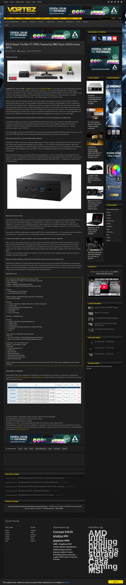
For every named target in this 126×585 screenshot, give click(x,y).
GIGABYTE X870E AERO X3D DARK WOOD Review (106, 324)
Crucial (71, 557)
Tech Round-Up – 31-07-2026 (104, 347)
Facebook (33, 530)
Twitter (32, 532)
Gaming (39, 2)
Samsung (71, 555)
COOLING (41, 21)
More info (65, 582)
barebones (57, 448)
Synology (56, 559)
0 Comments (22, 51)
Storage (108, 223)
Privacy (7, 530)
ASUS (28, 89)
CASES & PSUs (50, 21)
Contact (12, 2)
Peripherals (109, 226)
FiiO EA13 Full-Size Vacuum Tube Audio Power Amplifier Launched (94, 125)
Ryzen (31, 448)
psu (76, 557)
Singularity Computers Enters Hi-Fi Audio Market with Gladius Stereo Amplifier (95, 99)
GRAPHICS (32, 21)
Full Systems (110, 232)
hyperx (66, 557)
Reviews (28, 2)
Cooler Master (59, 547)
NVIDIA (58, 536)
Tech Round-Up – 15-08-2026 (104, 341)
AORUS (63, 552)
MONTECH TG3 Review (102, 312)
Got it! (115, 582)
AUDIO (78, 21)
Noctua (65, 555)
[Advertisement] (44, 459)
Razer (62, 550)
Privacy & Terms (20, 2)
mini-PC (65, 448)
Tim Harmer (12, 51)
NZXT (62, 557)
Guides (108, 240)
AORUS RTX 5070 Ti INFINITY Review (106, 307)
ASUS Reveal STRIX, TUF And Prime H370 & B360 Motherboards (38, 482)
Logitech (56, 557)
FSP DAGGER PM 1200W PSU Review (106, 318)
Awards (6, 2)
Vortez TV (33, 541)
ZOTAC (69, 550)
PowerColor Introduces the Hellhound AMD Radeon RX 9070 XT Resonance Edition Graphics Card (95, 152)
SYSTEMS (85, 21)
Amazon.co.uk (28, 377)
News (33, 2)
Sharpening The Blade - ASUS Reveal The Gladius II (34, 490)
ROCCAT (56, 552)
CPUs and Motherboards (113, 209)
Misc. (108, 234)
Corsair (58, 532)
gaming (103, 566)
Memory (109, 212)
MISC (6, 25)
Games (108, 237)
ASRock (56, 550)
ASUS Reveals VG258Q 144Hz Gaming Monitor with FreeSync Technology (41, 486)
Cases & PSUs (110, 220)
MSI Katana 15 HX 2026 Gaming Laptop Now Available (93, 230)
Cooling (108, 218)
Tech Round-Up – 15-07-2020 (53, 508)
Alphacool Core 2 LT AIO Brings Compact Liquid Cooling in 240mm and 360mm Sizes (94, 204)
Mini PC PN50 (46, 89)
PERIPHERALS (69, 21)
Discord (33, 536)
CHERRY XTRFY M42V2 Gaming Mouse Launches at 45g (94, 178)
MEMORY (24, 21)
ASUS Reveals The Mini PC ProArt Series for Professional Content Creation (41, 478)
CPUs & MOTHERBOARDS (12, 21)
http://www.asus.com (22, 429)
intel (70, 544)
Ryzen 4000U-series (41, 448)
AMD (26, 448)
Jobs (6, 541)
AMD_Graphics (60, 544)
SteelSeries (71, 547)
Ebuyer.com (39, 377)
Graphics (109, 215)
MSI (66, 536)
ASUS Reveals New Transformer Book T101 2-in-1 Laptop (36, 495)
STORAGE (60, 21)
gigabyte (58, 540)
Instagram (33, 534)
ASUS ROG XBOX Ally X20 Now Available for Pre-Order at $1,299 (95, 255)
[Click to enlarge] (44, 61)
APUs (50, 448)
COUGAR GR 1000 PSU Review (104, 329)
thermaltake (57, 555)
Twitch (32, 539)
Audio (108, 229)
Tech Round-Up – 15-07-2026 (104, 353)
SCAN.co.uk (19, 377)
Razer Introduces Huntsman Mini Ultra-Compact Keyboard (27, 506)
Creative (70, 552)
